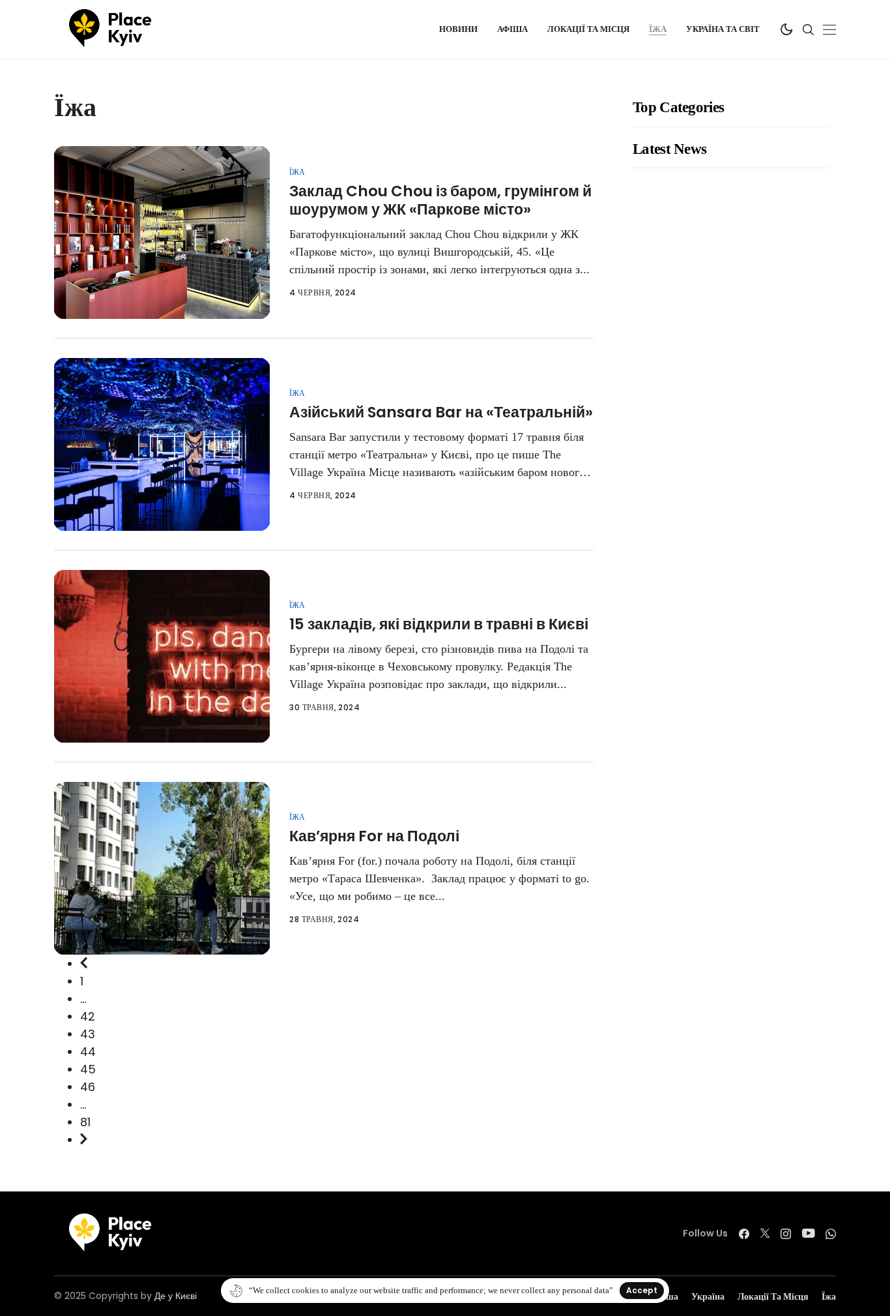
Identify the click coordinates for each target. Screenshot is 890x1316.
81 (85, 1122)
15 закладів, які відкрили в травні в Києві (438, 624)
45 (88, 1069)
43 (87, 1034)
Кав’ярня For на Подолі (374, 836)
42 (87, 1016)
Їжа (297, 172)
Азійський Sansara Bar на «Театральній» (441, 412)
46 (87, 1087)
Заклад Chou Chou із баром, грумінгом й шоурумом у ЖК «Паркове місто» (440, 200)
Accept (641, 1290)
